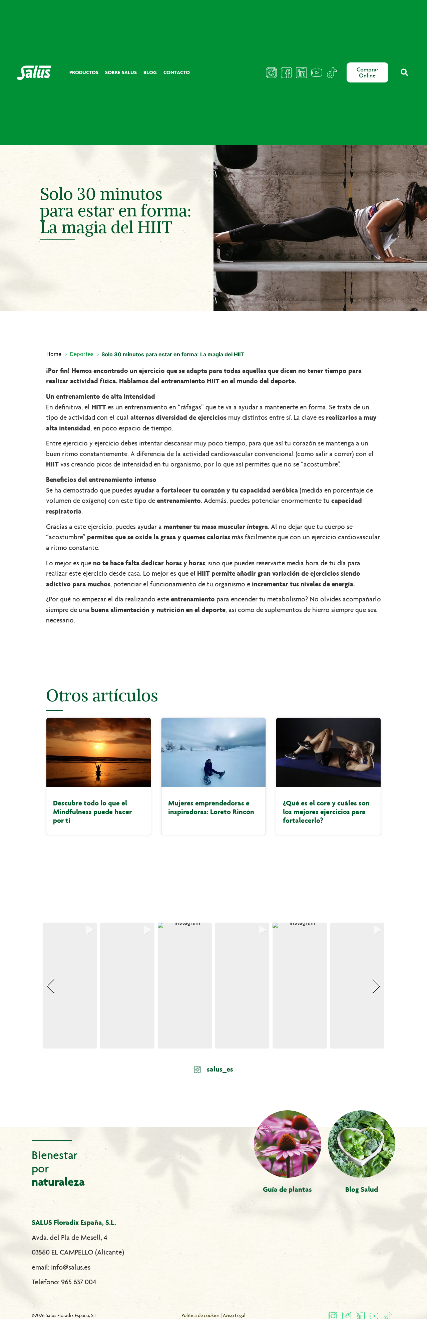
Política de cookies (200, 1315)
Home (53, 354)
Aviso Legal (234, 1315)
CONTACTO (176, 72)
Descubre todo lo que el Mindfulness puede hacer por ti (92, 812)
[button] (404, 72)
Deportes (81, 354)
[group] (70, 986)
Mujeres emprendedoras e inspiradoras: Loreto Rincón (211, 807)
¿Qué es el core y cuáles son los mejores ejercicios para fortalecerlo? (326, 812)
